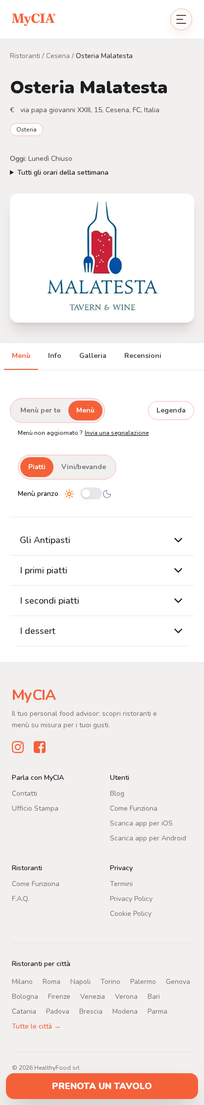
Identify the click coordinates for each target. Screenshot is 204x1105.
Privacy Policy (131, 898)
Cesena (58, 56)
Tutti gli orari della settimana (62, 172)
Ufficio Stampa (35, 808)
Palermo (143, 981)
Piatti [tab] (37, 467)
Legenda (171, 410)
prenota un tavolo (102, 1086)
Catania (24, 1011)
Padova (57, 1011)
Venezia (92, 996)
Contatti (24, 793)
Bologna (25, 996)
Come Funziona (133, 808)
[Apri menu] (181, 19)
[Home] (33, 19)
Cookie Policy (131, 913)
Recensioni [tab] (142, 355)
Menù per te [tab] (40, 410)
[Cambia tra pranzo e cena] (91, 494)
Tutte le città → (36, 1026)
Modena (125, 1011)
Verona (126, 996)
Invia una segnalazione (117, 433)
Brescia (90, 1011)
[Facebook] (40, 747)
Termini (121, 883)
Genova (178, 981)
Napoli (80, 981)
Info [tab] (54, 355)
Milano (22, 981)
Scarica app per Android (148, 837)
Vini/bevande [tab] (83, 467)
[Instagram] (18, 747)
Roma (51, 981)
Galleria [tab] (92, 355)
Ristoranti (25, 56)
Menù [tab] (21, 355)
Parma (157, 1011)
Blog (117, 793)
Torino (110, 981)
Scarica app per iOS (141, 823)
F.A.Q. (20, 898)
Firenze (59, 996)
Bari (154, 996)
